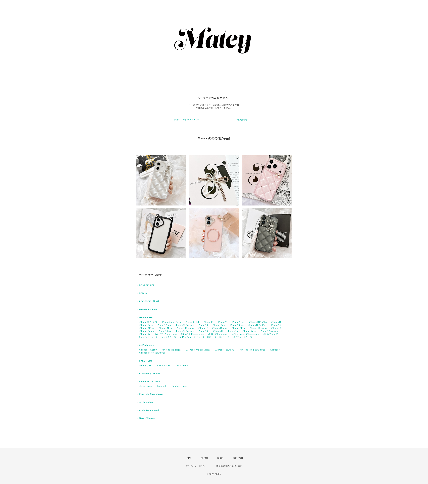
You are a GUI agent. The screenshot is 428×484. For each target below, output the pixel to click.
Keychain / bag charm (151, 394)
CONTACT (238, 458)
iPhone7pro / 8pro (171, 322)
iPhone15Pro (238, 328)
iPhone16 (276, 328)
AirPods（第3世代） (225, 350)
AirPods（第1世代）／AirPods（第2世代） (160, 350)
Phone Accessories (150, 381)
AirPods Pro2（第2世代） (253, 350)
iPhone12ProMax (185, 325)
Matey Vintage (147, 418)
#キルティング (270, 334)
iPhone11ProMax (258, 322)
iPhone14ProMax (185, 328)
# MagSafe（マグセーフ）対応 (195, 337)
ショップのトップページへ (187, 119)
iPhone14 (276, 325)
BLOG (220, 458)
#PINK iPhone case (218, 334)
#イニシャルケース (243, 337)
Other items (182, 365)
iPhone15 (203, 328)
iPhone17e (145, 334)
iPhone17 (218, 331)
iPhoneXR (208, 322)
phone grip (161, 386)
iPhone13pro (219, 325)
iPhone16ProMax (185, 331)
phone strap (145, 386)
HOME (188, 458)
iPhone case (146, 317)
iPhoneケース (146, 365)
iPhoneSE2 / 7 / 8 (148, 322)
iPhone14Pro (165, 328)
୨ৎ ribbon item (146, 402)
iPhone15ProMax (258, 328)
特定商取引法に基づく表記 (229, 466)
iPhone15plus (219, 328)
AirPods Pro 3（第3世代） (152, 353)
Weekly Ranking (148, 309)
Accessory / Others (150, 373)
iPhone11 (223, 322)
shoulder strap (179, 386)
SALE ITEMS (146, 361)
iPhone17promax (269, 331)
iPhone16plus (146, 331)
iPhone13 (203, 325)
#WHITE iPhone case (166, 334)
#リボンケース (222, 337)
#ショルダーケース (148, 337)
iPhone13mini (237, 325)
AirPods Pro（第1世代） (198, 350)
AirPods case (146, 345)
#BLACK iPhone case (192, 334)
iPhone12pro (146, 325)
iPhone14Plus (146, 328)
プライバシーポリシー (196, 466)
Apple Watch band (149, 410)
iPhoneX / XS (192, 322)
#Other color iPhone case (245, 334)
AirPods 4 (275, 350)
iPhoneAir (233, 331)
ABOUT (204, 458)
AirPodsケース (164, 365)
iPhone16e (203, 331)
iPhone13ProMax (257, 325)
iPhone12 (276, 322)
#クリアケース (169, 337)
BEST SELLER (147, 285)
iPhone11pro (238, 322)
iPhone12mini (164, 325)
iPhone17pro (249, 331)
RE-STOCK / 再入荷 (149, 301)
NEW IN (143, 293)
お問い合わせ (241, 119)
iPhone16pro (165, 331)
